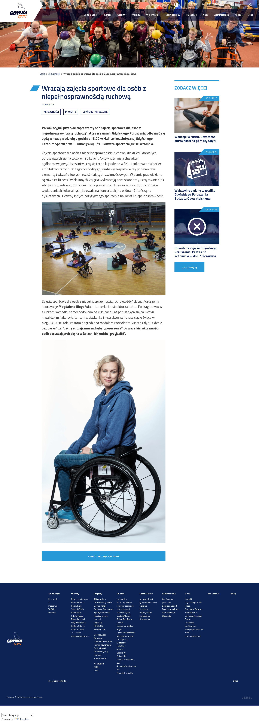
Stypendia (166, 615)
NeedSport (99, 663)
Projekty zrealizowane (100, 656)
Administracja (221, 14)
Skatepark (121, 642)
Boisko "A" (121, 652)
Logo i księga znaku (193, 602)
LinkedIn (52, 612)
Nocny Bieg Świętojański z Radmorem (77, 609)
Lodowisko (122, 599)
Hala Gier (121, 646)
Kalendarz (191, 14)
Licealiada (144, 609)
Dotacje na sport (169, 605)
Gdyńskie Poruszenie (103, 609)
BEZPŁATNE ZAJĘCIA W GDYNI (103, 556)
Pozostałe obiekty (125, 673)
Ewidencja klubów (170, 609)
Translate (24, 719)
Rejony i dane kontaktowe (146, 614)
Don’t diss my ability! (103, 602)
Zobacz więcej (189, 267)
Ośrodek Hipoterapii (126, 632)
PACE (96, 670)
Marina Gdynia (123, 612)
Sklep (250, 14)
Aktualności (90, 14)
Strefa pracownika (57, 680)
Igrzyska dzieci (146, 599)
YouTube (52, 609)
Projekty (135, 14)
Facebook (52, 599)
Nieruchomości (169, 612)
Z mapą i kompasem (80, 635)
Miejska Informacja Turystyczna (125, 637)
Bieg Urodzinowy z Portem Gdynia (79, 600)
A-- (160, 4)
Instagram (52, 605)
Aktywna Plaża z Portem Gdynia (78, 624)
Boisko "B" (121, 656)
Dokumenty (145, 619)
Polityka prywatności (194, 629)
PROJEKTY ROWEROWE (99, 627)
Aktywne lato (100, 599)
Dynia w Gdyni (77, 629)
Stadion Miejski (123, 615)
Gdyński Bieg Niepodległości (78, 617)
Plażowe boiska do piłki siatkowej (125, 607)
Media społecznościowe (193, 634)
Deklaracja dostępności (190, 624)
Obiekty (121, 14)
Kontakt (188, 599)
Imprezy (107, 14)
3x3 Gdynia (76, 632)
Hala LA (120, 649)
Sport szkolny (172, 14)
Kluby (205, 14)
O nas (238, 14)
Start (43, 74)
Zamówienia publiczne (167, 600)
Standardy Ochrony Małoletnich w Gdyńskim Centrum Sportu (193, 614)
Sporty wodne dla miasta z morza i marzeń (102, 616)
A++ (168, 4)
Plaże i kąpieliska (124, 602)
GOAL (96, 667)
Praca (187, 605)
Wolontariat (152, 14)
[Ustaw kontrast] (176, 4)
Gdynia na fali (100, 605)
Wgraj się (98, 622)
